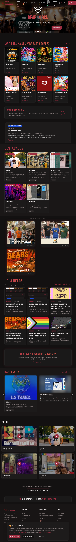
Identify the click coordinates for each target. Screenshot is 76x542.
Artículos (42, 513)
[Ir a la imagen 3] (39, 31)
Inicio (13, 3)
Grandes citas (32, 3)
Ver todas (65, 44)
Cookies (59, 518)
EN (64, 3)
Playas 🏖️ (25, 3)
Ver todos (65, 372)
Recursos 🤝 (42, 3)
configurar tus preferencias (17, 532)
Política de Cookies (45, 532)
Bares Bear (21, 32)
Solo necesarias (28, 536)
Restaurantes (26, 515)
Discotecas (55, 32)
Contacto (42, 518)
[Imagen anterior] (3, 16)
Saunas (37, 32)
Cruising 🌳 (45, 32)
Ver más (8, 72)
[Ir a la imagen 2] (37, 31)
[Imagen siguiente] (72, 16)
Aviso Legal (60, 513)
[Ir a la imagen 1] (35, 31)
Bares (23, 513)
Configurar (40, 536)
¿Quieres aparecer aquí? (38, 218)
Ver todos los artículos (61, 284)
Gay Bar (30, 32)
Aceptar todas (14, 536)
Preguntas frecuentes (46, 515)
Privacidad (60, 515)
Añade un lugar (55, 3)
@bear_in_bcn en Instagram (39, 490)
